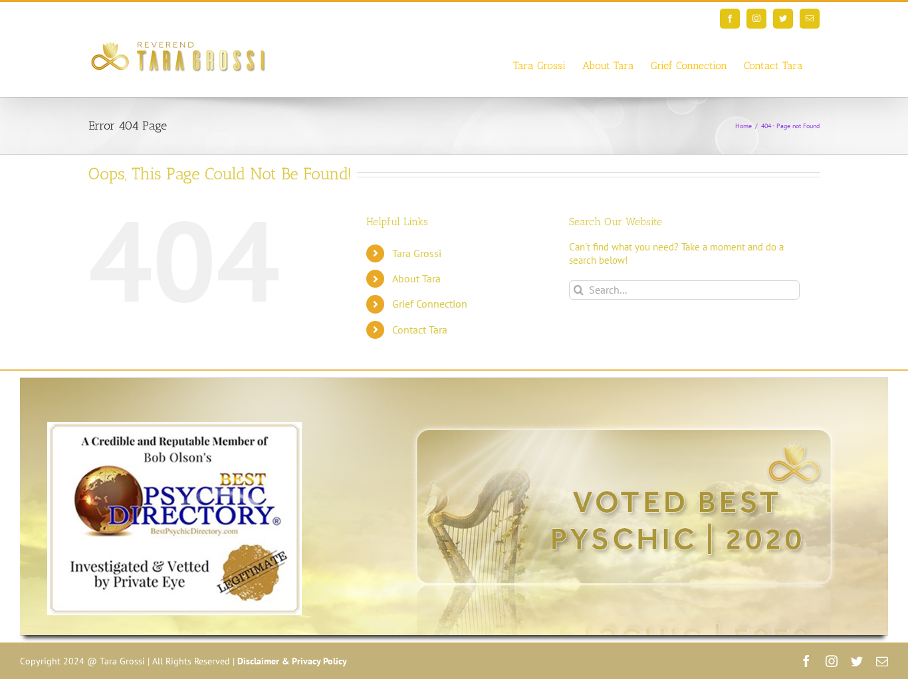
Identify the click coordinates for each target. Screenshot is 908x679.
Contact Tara (419, 329)
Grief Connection (429, 303)
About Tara (416, 278)
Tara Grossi (416, 253)
